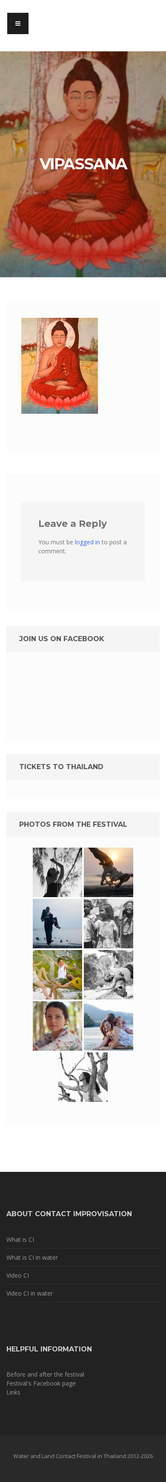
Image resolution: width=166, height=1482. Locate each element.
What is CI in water (32, 1257)
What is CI (20, 1239)
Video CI (17, 1275)
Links (13, 1392)
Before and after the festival (45, 1374)
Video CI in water (29, 1293)
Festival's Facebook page (41, 1383)
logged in (87, 542)
